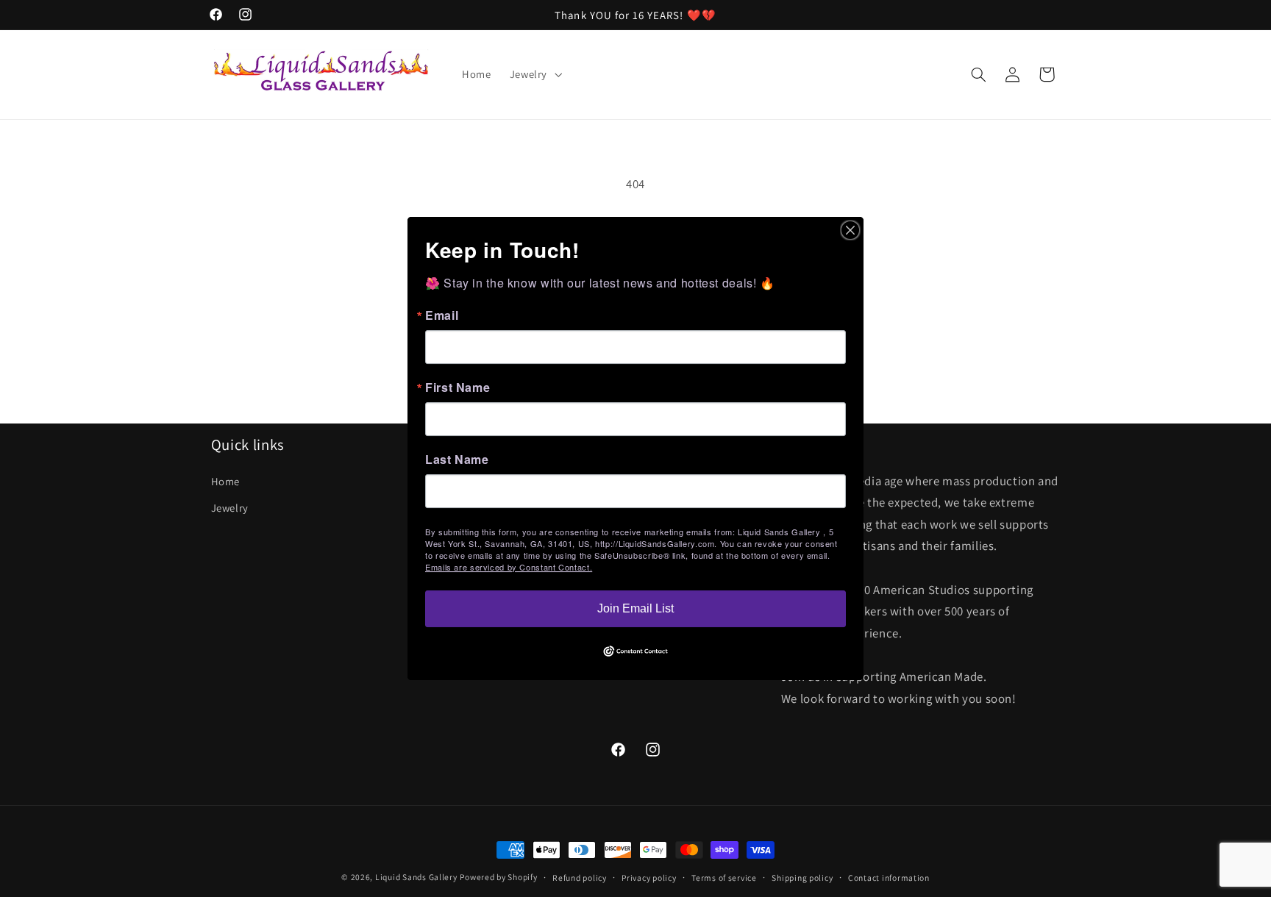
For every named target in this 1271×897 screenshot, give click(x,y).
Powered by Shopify (498, 876)
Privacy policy (649, 877)
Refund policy (579, 877)
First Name (457, 387)
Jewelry (230, 508)
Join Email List (635, 608)
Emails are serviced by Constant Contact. (508, 567)
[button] (534, 74)
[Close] (850, 230)
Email (441, 315)
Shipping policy (802, 877)
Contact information (889, 877)
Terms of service (724, 877)
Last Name (457, 459)
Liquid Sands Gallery (416, 876)
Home (226, 481)
